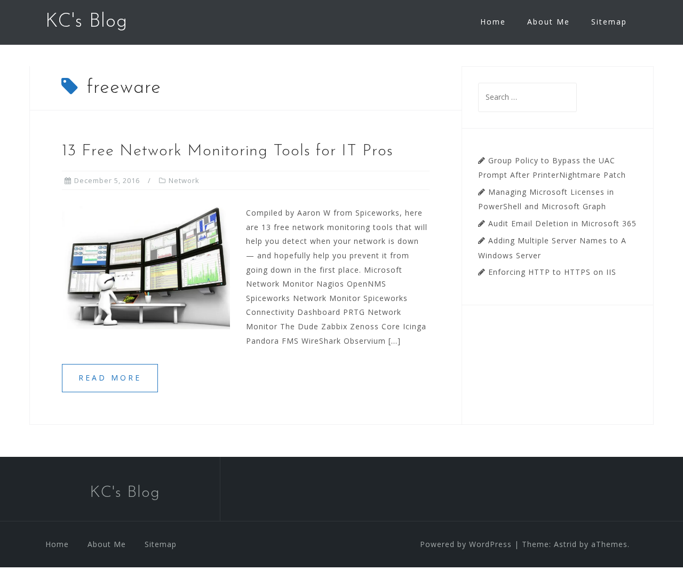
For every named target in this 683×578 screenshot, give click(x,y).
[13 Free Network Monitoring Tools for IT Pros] (146, 267)
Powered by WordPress (466, 544)
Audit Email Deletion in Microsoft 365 (562, 223)
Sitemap (609, 22)
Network (184, 180)
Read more (109, 378)
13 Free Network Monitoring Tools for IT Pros (227, 151)
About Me (548, 22)
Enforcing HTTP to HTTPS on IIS (552, 272)
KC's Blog (86, 21)
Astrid (565, 544)
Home (493, 22)
